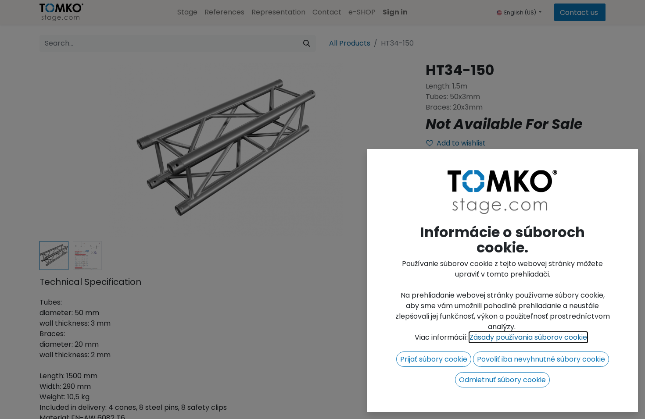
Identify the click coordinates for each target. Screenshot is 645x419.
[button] (433, 359)
